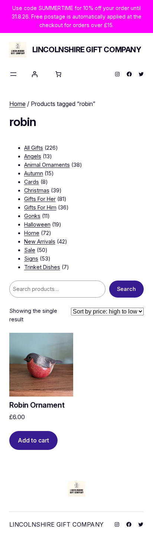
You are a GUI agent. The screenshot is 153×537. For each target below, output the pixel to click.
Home (17, 103)
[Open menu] (13, 74)
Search (126, 289)
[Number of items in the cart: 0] (58, 74)
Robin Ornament (36, 405)
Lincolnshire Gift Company (86, 49)
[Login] (34, 74)
